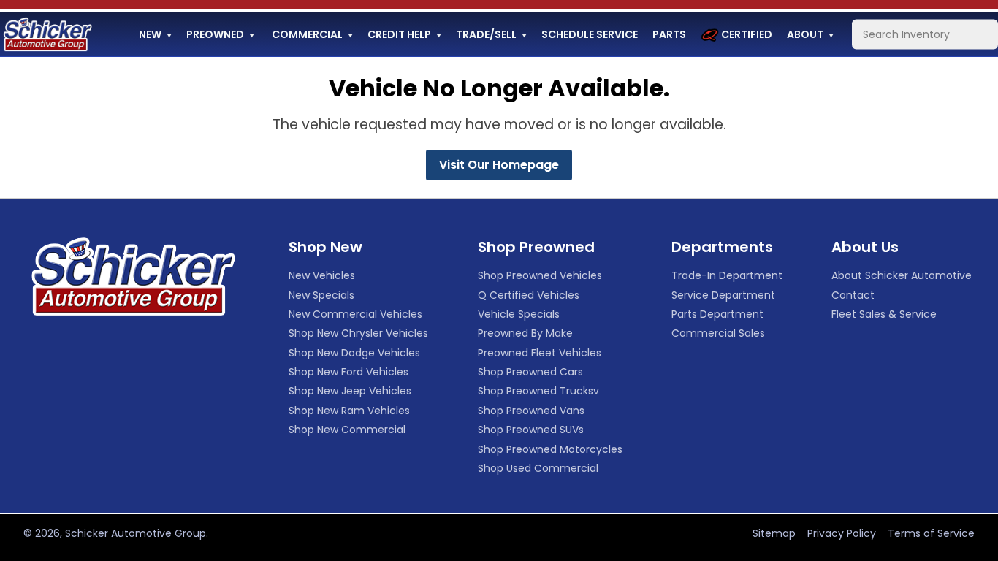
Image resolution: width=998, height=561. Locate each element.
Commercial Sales (718, 333)
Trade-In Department (726, 275)
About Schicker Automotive (901, 275)
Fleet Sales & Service (884, 314)
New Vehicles (322, 275)
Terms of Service (931, 533)
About (805, 34)
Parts (669, 34)
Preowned (215, 34)
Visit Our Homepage (499, 164)
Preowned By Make (525, 333)
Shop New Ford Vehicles (348, 372)
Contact (853, 295)
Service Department (723, 295)
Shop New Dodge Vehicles (354, 353)
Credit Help (399, 34)
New (150, 34)
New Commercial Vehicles (355, 314)
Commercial (307, 34)
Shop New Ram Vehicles (349, 410)
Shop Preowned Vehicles (540, 275)
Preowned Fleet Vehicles (539, 353)
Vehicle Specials (519, 314)
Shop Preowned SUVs (531, 429)
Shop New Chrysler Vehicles (358, 333)
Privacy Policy (841, 533)
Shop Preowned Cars (530, 372)
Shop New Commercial (347, 429)
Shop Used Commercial (538, 468)
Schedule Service (589, 34)
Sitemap (774, 533)
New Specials (321, 295)
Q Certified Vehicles (528, 295)
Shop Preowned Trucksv (538, 390)
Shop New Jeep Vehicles (350, 390)
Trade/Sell (486, 34)
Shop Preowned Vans (531, 410)
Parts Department (717, 314)
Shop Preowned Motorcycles (550, 449)
